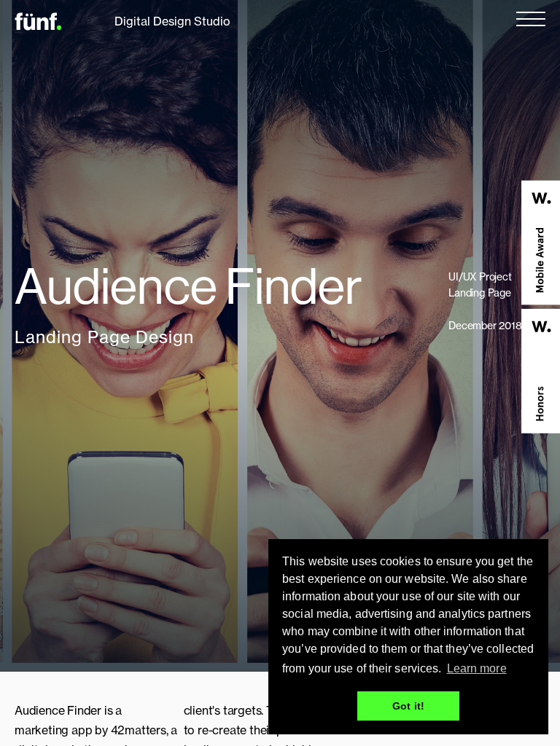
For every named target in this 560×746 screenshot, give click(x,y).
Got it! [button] (408, 706)
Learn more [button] (477, 668)
